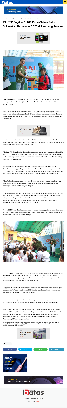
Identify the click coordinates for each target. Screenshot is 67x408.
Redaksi (27, 398)
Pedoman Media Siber (37, 398)
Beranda (5, 18)
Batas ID (38, 401)
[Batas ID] (7, 2)
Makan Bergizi (11, 18)
